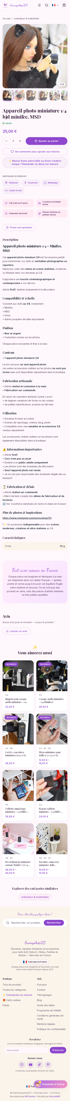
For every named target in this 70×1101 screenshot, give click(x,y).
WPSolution (30, 1096)
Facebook (31, 182)
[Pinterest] (48, 1064)
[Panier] (64, 5)
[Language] (55, 5)
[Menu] (39, 5)
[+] (20, 141)
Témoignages (44, 995)
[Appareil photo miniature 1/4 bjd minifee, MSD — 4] (43, 95)
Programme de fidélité (49, 1010)
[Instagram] (21, 1064)
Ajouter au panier (49, 141)
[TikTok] (39, 1064)
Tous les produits (12, 984)
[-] (6, 141)
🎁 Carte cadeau (12, 1000)
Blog (39, 1000)
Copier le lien (15, 190)
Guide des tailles (46, 1005)
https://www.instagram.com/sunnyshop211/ (27, 518)
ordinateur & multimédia (26, 18)
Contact (41, 989)
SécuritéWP (54, 1096)
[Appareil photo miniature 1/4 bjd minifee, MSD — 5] (54, 95)
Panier (6, 1005)
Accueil (6, 18)
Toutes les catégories (14, 989)
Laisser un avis (18, 631)
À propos (42, 984)
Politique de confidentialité (51, 1029)
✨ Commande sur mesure (17, 995)
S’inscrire (58, 1050)
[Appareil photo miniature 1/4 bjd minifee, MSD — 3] (31, 95)
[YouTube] (30, 1064)
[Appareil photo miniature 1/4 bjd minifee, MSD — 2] (19, 95)
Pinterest (13, 183)
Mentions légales (46, 1024)
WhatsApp (53, 183)
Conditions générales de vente (50, 1017)
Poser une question (21, 227)
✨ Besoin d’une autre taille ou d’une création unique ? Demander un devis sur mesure (35, 162)
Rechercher (54, 922)
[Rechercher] (46, 5)
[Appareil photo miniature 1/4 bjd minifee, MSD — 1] (8, 95)
